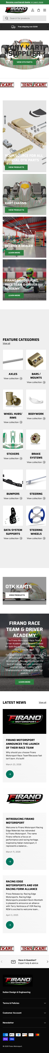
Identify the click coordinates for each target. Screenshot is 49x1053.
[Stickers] (13, 439)
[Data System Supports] (13, 516)
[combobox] (24, 18)
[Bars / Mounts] (36, 360)
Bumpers (13, 494)
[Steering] (36, 479)
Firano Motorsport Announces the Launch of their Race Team (22, 744)
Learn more (24, 2)
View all (6, 343)
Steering (36, 494)
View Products (16, 167)
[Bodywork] (36, 399)
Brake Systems (36, 456)
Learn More (14, 253)
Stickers (13, 454)
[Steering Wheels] (36, 516)
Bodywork (36, 414)
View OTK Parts (24, 62)
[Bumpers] (13, 479)
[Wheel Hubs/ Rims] (13, 399)
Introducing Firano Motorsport (20, 821)
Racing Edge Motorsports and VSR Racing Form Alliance (22, 885)
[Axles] (13, 360)
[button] (39, 10)
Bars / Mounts (36, 376)
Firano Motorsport (15, 1046)
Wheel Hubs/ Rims (13, 416)
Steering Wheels (36, 532)
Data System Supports (13, 532)
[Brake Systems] (36, 439)
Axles (13, 374)
